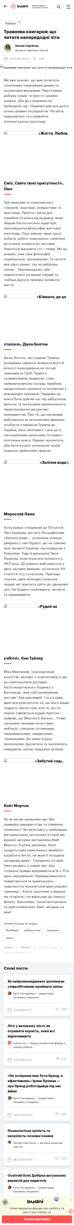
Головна (8, 947)
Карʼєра (25, 947)
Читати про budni (37, 1219)
